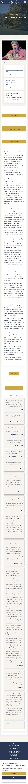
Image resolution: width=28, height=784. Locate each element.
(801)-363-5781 (14, 748)
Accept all (14, 773)
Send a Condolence (14, 115)
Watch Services (14, 141)
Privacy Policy (5, 770)
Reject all (14, 777)
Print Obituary (14, 373)
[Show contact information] (2, 2)
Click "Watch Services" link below (14, 97)
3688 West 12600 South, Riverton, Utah (14, 70)
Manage (14, 781)
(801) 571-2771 (14, 756)
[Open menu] (25, 1)
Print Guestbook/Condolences (14, 388)
